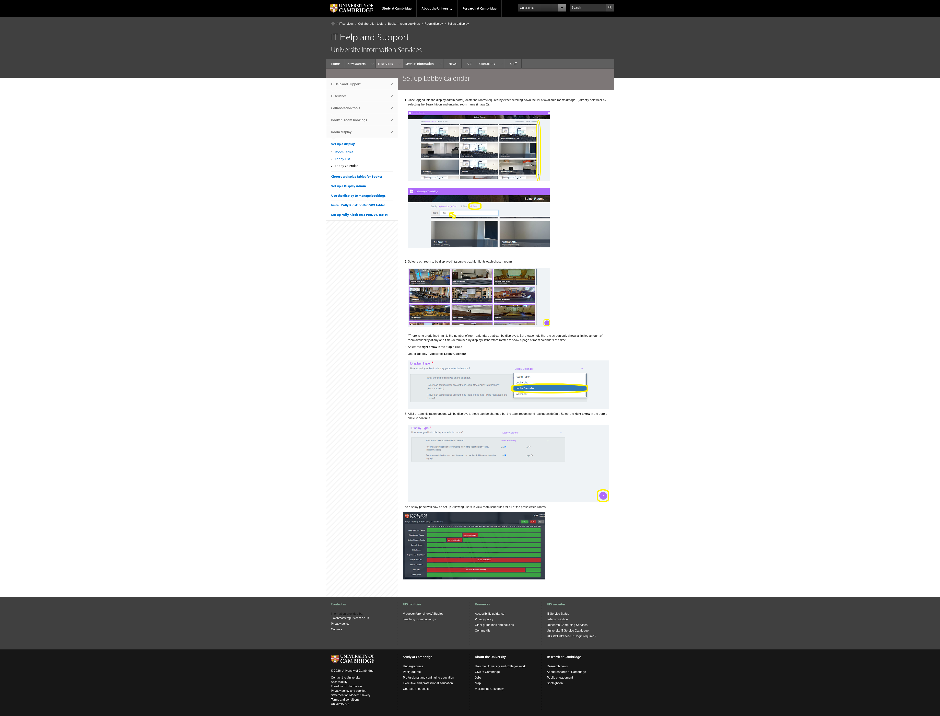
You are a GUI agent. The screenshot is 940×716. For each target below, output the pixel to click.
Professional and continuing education (428, 677)
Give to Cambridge (487, 672)
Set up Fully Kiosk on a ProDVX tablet (359, 214)
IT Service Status (558, 613)
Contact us (487, 63)
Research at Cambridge (479, 8)
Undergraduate (413, 666)
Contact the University (345, 677)
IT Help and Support (346, 84)
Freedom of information (346, 686)
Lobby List (342, 159)
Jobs (478, 677)
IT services (346, 23)
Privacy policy (340, 623)
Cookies (336, 629)
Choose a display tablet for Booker (356, 176)
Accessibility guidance (490, 613)
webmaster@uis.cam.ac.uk (351, 618)
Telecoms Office (557, 619)
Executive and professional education (428, 683)
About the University (437, 8)
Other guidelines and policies (494, 625)
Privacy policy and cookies (348, 691)
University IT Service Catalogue (568, 630)
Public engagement (560, 677)
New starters (356, 63)
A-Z (469, 63)
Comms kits (482, 630)
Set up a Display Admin (348, 186)
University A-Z (340, 704)
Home (333, 24)
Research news (557, 666)
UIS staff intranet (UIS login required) (571, 636)
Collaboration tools (370, 23)
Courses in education (417, 689)
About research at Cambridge (566, 672)
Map (478, 683)
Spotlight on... (556, 683)
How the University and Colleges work (500, 666)
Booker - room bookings (404, 23)
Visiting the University (489, 689)
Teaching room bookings (419, 619)
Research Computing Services (567, 625)
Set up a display (458, 23)
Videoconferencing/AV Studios (423, 613)
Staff (513, 63)
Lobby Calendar (346, 165)
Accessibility (339, 682)
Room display (433, 23)
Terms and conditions (345, 699)
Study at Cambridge (396, 8)
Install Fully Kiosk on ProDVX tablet (358, 205)
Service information (419, 63)
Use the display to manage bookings (358, 195)
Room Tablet (344, 152)
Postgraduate (412, 672)
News (453, 63)
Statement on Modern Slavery (350, 695)
